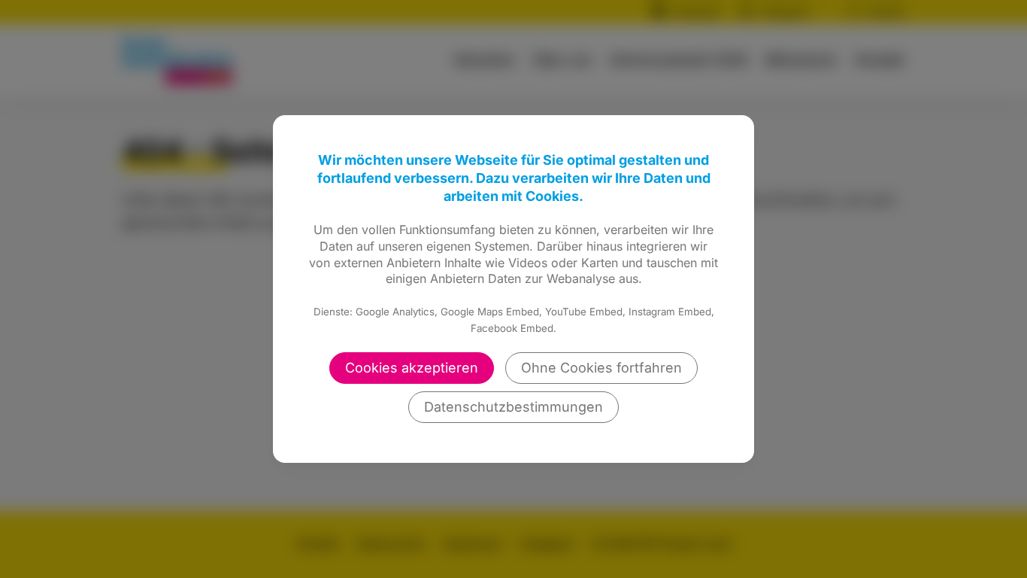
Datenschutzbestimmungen (513, 407)
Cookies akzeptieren (411, 368)
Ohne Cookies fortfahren (601, 368)
